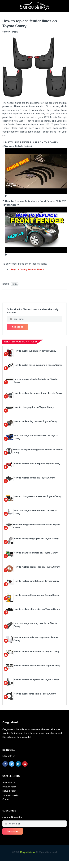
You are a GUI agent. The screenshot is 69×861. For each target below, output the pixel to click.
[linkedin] (18, 764)
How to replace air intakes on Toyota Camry (36, 581)
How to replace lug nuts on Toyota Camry (35, 421)
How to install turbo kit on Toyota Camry (35, 693)
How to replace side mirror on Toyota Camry (36, 651)
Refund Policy (9, 791)
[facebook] (5, 764)
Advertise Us (8, 782)
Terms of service (10, 795)
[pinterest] (25, 764)
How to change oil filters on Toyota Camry (36, 552)
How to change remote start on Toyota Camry (37, 496)
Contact (6, 799)
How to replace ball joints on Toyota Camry (36, 679)
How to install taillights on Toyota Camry (35, 350)
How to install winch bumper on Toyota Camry (38, 365)
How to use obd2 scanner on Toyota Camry (36, 595)
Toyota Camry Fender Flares (27, 269)
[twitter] (11, 764)
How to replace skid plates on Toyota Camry (37, 609)
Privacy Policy (9, 786)
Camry (15, 32)
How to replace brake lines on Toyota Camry (37, 567)
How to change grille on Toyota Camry (34, 407)
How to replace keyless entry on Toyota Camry (38, 393)
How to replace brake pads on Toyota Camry (37, 665)
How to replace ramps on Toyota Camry (34, 477)
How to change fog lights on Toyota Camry (36, 538)
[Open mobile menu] (3, 6)
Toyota (6, 32)
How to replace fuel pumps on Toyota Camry (37, 463)
